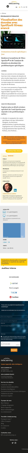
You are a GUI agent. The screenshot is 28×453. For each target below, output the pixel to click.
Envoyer (14, 350)
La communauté (6, 412)
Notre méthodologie (7, 410)
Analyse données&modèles (9, 387)
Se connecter (5, 426)
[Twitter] (13, 443)
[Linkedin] (15, 443)
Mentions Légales (6, 396)
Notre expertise (6, 407)
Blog (2, 424)
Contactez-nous (6, 385)
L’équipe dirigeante (7, 405)
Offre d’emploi (6, 421)
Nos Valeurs (5, 403)
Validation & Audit (7, 394)
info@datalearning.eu (9, 435)
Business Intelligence (8, 389)
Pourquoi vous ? (6, 419)
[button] (8, 6)
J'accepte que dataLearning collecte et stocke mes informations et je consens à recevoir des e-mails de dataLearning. (13, 338)
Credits (3, 428)
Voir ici (8, 178)
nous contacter (12, 142)
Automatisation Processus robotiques (13, 391)
